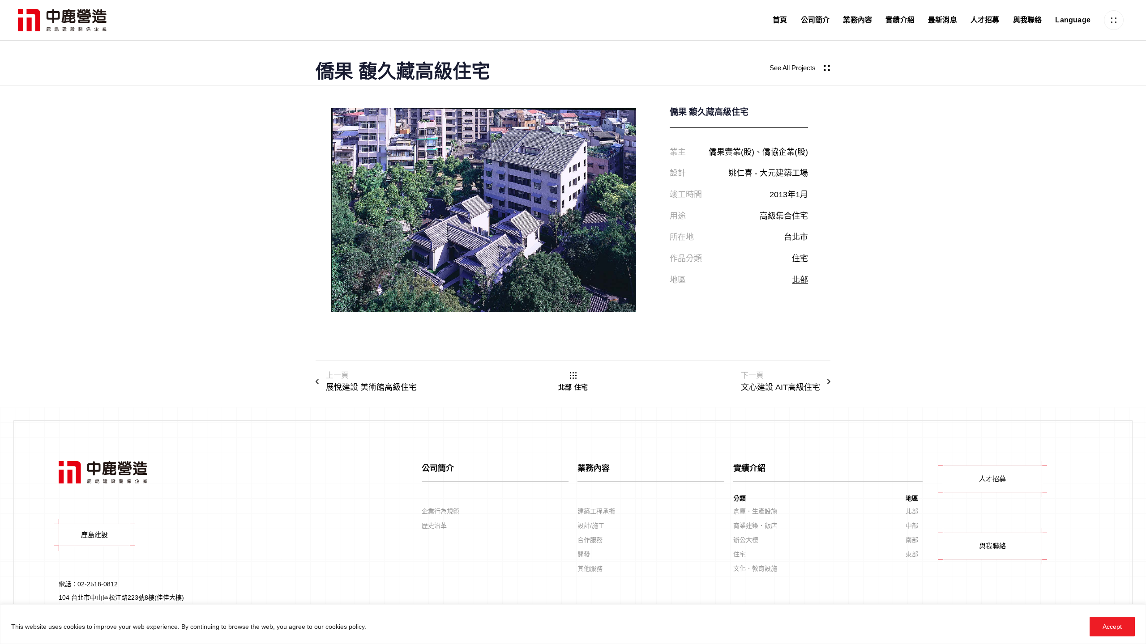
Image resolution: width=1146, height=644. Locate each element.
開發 (583, 554)
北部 (800, 279)
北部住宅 (573, 387)
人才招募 (985, 20)
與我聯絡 (1027, 20)
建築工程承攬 (596, 511)
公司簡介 (815, 20)
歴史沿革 (434, 525)
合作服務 (590, 539)
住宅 (800, 258)
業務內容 (857, 20)
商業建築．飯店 (755, 525)
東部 (912, 554)
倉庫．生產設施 (755, 511)
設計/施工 (590, 525)
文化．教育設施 (755, 568)
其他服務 (590, 568)
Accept (1112, 626)
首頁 (780, 20)
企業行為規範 (440, 511)
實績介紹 (900, 20)
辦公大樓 (745, 539)
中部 (912, 525)
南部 (912, 539)
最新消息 (942, 20)
